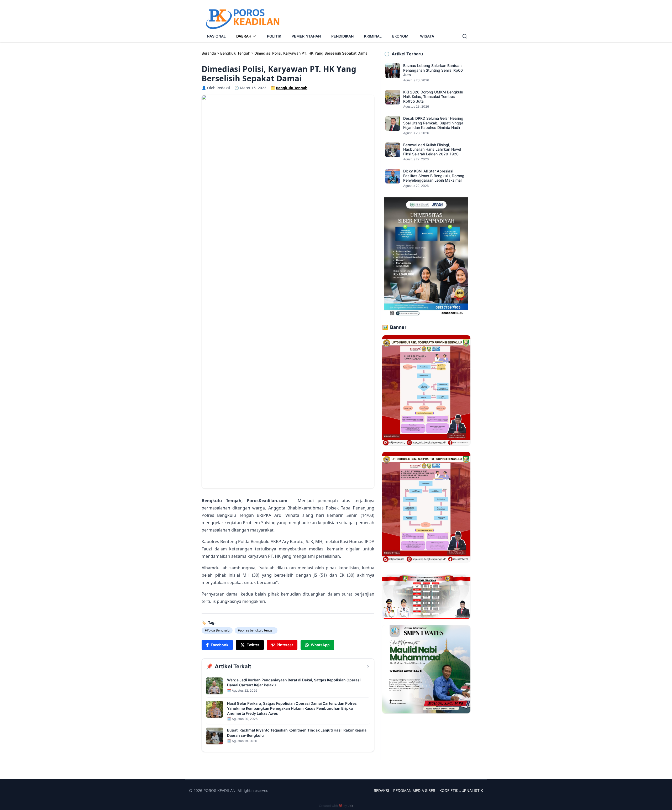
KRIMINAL (373, 36)
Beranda (209, 53)
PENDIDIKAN (342, 36)
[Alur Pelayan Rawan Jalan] (426, 390)
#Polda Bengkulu (217, 630)
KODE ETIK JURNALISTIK (461, 790)
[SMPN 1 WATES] (426, 669)
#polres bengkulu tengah (256, 630)
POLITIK (274, 36)
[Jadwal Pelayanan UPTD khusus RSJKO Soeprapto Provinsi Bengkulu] (426, 597)
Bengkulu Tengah (235, 53)
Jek (350, 806)
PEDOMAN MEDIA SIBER (414, 790)
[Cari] (464, 36)
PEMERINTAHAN (306, 36)
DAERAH (243, 36)
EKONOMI (401, 36)
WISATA (427, 36)
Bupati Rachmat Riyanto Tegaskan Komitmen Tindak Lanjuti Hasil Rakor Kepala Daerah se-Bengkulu (296, 732)
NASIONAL (216, 36)
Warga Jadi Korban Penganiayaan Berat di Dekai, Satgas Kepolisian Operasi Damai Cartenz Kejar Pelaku (294, 682)
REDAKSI (381, 790)
